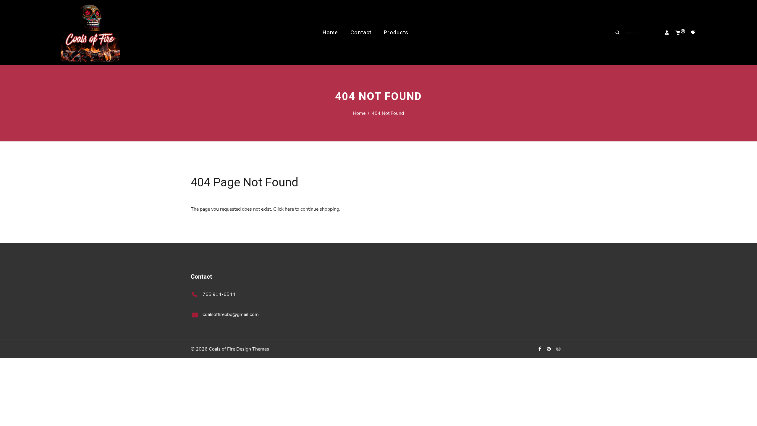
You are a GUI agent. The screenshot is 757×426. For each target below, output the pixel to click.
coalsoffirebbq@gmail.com (231, 314)
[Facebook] (540, 349)
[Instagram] (559, 349)
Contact (360, 33)
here (289, 209)
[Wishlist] (691, 32)
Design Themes (252, 349)
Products (396, 33)
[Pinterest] (549, 349)
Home (330, 33)
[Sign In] (664, 32)
